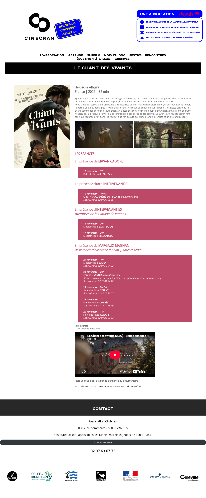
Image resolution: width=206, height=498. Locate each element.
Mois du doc (114, 55)
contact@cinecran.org (103, 442)
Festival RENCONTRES (147, 55)
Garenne (75, 55)
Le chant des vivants (105, 386)
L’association (52, 55)
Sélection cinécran (133, 386)
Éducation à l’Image (93, 59)
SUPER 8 (93, 55)
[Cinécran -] (113, 25)
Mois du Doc (120, 386)
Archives (122, 59)
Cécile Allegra (90, 386)
